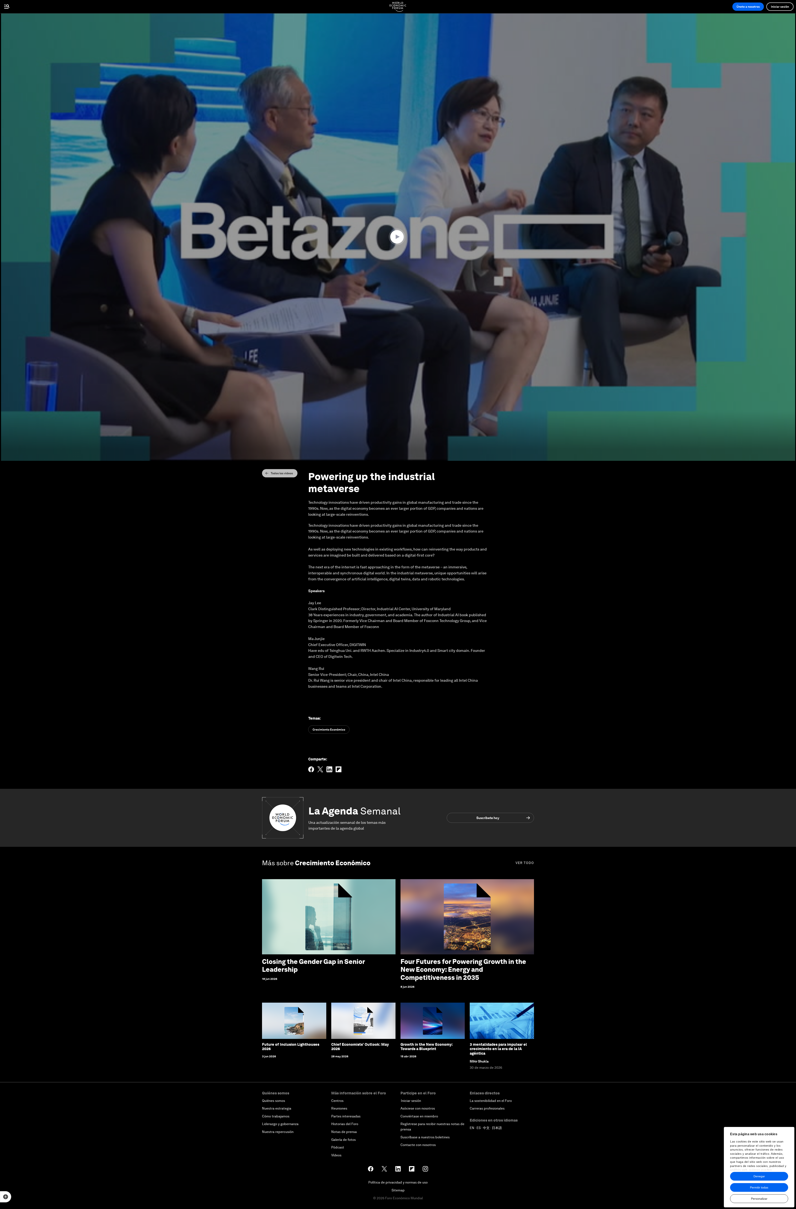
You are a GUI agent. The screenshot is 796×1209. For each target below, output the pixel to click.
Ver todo (525, 863)
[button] (398, 236)
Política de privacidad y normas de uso (398, 1182)
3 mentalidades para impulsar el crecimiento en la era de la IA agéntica (498, 1048)
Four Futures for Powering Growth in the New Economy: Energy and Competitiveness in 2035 (463, 969)
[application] (398, 237)
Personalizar (759, 1198)
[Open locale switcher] (5, 1196)
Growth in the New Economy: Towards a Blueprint (426, 1046)
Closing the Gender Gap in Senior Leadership (313, 965)
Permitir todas (759, 1187)
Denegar (759, 1176)
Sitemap (398, 1190)
